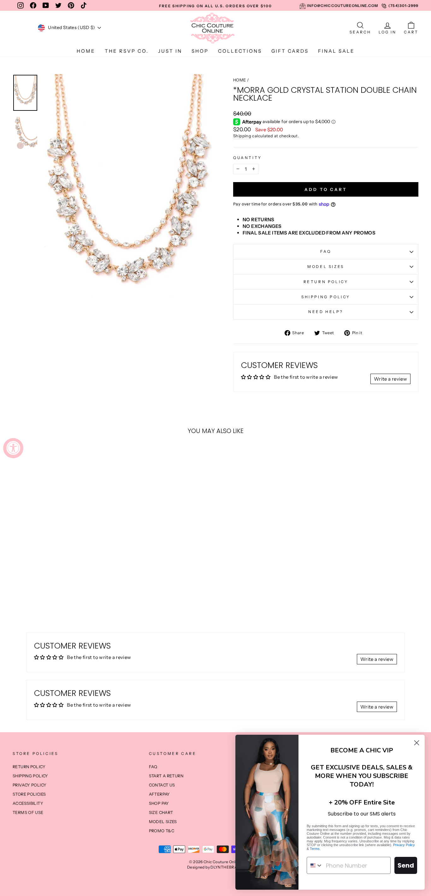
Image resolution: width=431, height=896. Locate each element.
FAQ (325, 251)
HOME (86, 51)
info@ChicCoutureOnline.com (342, 5)
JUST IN (170, 51)
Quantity (247, 157)
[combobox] (315, 865)
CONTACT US (162, 785)
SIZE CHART (161, 812)
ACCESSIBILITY (28, 803)
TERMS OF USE (28, 812)
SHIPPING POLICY (325, 296)
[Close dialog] (416, 742)
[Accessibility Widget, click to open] (13, 448)
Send (406, 865)
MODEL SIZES (325, 266)
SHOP (200, 51)
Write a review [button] (390, 379)
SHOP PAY (159, 803)
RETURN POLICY (326, 281)
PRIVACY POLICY (29, 785)
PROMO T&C (161, 830)
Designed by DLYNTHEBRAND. (215, 867)
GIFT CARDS (290, 51)
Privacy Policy (404, 845)
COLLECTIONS (240, 51)
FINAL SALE (336, 51)
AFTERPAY (159, 794)
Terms (315, 849)
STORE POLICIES (29, 794)
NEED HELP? (325, 311)
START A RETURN (166, 776)
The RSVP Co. (127, 51)
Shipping (242, 136)
